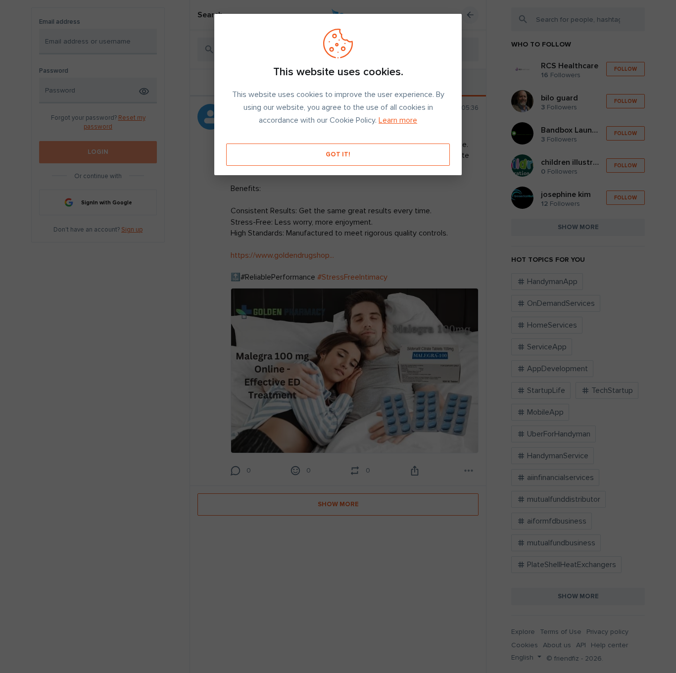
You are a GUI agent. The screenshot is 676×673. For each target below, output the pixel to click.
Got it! (338, 154)
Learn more (398, 120)
